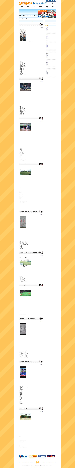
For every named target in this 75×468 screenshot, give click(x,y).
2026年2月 (47, 27)
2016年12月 (47, 65)
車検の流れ (42, 465)
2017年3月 (47, 62)
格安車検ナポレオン (22, 7)
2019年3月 (47, 35)
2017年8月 (47, 56)
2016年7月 (47, 71)
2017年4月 (47, 61)
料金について (28, 7)
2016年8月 (47, 70)
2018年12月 (47, 38)
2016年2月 (47, 74)
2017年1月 (47, 64)
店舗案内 (41, 7)
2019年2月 (47, 36)
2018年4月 (47, 47)
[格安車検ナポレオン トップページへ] (25, 4)
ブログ (48, 465)
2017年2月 (47, 63)
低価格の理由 (34, 7)
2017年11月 (47, 53)
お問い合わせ (53, 7)
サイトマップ (51, 465)
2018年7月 (47, 44)
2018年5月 (47, 46)
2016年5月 (47, 73)
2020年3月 (47, 28)
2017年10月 (47, 54)
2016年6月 (47, 72)
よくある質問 (47, 7)
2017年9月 (47, 55)
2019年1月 (47, 37)
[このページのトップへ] (37, 463)
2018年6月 (47, 45)
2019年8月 (47, 29)
